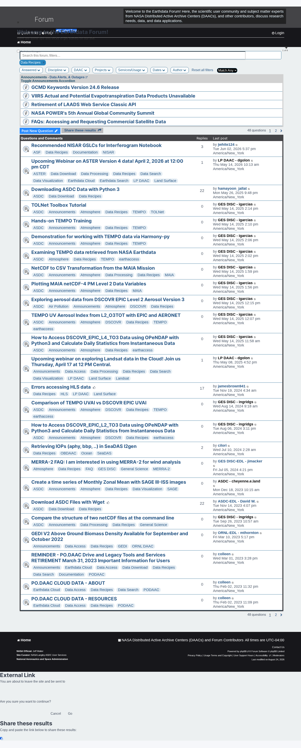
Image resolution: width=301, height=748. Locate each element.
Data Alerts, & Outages (67, 77)
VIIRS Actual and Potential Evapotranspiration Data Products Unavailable (113, 96)
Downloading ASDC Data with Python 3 (75, 189)
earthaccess (129, 259)
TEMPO (139, 212)
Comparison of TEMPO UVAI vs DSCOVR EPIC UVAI (88, 403)
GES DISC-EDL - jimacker (240, 461)
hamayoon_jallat (232, 188)
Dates (157, 70)
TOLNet (157, 212)
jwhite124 (226, 144)
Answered (29, 70)
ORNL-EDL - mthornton (238, 533)
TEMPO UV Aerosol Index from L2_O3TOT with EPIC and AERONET (106, 315)
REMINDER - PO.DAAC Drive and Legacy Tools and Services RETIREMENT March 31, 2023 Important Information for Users (100, 557)
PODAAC (96, 574)
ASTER (39, 174)
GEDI (122, 546)
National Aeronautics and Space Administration (42, 659)
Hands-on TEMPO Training (61, 221)
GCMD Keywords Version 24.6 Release (75, 87)
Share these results (80, 130)
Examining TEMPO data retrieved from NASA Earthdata (93, 252)
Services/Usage (130, 70)
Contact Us (278, 647)
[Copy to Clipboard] (1, 738)
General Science (134, 469)
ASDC (38, 196)
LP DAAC (141, 181)
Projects (101, 70)
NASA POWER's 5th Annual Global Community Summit (92, 113)
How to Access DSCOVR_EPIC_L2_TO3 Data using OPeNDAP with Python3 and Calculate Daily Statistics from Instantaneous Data (104, 428)
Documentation (85, 152)
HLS (64, 394)
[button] (276, 131)
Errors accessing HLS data (61, 387)
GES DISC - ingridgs (235, 402)
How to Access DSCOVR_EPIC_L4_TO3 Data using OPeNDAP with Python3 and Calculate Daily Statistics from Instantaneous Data (105, 340)
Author (178, 70)
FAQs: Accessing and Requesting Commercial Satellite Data (98, 121)
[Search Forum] (278, 53)
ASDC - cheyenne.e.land (239, 481)
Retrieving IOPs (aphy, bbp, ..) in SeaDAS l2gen (84, 446)
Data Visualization (48, 181)
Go (70, 713)
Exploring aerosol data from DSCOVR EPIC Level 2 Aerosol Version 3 (107, 299)
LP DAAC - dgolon (234, 160)
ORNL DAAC (142, 546)
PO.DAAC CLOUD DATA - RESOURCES (74, 599)
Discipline (55, 70)
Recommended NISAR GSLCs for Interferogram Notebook (96, 145)
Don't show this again (30, 51)
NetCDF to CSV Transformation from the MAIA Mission (93, 268)
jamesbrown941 (232, 386)
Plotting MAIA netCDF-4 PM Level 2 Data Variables (88, 284)
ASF (37, 152)
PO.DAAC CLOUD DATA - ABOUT (68, 583)
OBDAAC (68, 453)
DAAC (79, 70)
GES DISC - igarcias (235, 204)
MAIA (169, 275)
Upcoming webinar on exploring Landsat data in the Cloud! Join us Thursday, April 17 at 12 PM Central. (106, 361)
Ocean (86, 453)
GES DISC (107, 469)
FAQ (89, 469)
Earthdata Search (114, 181)
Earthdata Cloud (81, 181)
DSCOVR (138, 306)
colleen (224, 554)
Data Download (63, 174)
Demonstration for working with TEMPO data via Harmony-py (100, 236)
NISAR (108, 152)
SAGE (172, 489)
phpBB (243, 651)
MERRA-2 (161, 469)
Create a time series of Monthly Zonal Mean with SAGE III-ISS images (108, 482)
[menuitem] (180, 640)
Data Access (75, 371)
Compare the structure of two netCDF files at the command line (102, 518)
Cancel (56, 713)
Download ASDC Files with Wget (68, 502)
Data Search (150, 174)
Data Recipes (57, 152)
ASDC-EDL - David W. (237, 501)
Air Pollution (58, 306)
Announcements (62, 212)
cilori (222, 445)
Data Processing (94, 174)
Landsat (122, 378)
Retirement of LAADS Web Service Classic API (83, 104)
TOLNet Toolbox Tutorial (58, 205)
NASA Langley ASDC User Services (49, 655)
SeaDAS (104, 453)
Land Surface (165, 181)
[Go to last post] (236, 144)
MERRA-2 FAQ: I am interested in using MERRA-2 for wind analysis (106, 462)
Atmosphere (90, 212)
